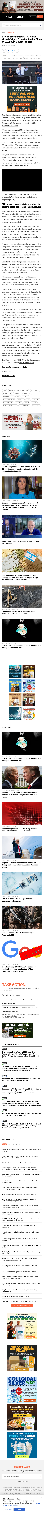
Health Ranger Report (9, 1045)
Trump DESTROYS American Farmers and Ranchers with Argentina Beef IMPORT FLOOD (21, 1080)
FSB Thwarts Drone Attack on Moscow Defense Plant (17, 1163)
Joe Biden (33, 57)
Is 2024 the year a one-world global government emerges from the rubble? (21, 646)
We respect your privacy (22, 1481)
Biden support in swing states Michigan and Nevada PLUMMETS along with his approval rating (19, 794)
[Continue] (40, 1476)
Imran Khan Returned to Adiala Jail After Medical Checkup (19, 1194)
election (14, 57)
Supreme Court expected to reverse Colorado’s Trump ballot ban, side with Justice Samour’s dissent (21, 865)
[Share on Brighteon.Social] (4, 51)
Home (3, 32)
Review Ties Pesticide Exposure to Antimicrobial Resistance (19, 1272)
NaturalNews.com (8, 376)
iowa (29, 57)
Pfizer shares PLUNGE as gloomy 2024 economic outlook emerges (17, 900)
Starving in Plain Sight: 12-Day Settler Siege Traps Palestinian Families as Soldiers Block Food (19, 1259)
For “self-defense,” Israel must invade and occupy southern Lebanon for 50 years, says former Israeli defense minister (20, 577)
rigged (16, 58)
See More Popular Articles (22, 1306)
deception (33, 55)
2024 (6, 55)
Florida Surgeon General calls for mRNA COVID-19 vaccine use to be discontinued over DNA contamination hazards (21, 469)
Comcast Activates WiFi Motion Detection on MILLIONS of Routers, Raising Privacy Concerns (19, 1200)
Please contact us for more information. (13, 1017)
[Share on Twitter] (13, 51)
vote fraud (38, 58)
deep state (38, 55)
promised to (6, 197)
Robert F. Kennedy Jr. (23, 58)
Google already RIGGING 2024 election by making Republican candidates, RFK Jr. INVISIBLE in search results (19, 969)
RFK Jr (13, 58)
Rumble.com (6, 371)
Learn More (8, 1509)
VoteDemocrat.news (26, 363)
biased (9, 55)
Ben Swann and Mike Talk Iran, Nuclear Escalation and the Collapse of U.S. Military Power (21, 1114)
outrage (9, 58)
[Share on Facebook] (8, 51)
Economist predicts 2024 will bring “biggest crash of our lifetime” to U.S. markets (19, 830)
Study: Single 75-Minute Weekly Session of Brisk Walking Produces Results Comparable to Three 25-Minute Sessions (19, 1168)
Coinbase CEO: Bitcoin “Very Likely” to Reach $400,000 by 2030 (20, 1301)
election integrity (20, 57)
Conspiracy (10, 32)
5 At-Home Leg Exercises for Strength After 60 (15, 1296)
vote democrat (32, 58)
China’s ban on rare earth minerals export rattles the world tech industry (18, 613)
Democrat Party (5, 57)
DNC (11, 57)
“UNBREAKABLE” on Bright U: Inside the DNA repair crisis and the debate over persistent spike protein (21, 1219)
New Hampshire (8, 402)
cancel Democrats (16, 55)
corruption (28, 55)
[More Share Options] (17, 51)
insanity (26, 57)
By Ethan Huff (5, 45)
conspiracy (22, 55)
